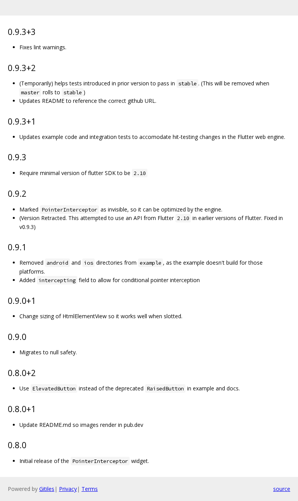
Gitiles (46, 488)
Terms (89, 488)
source (281, 488)
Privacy (68, 488)
